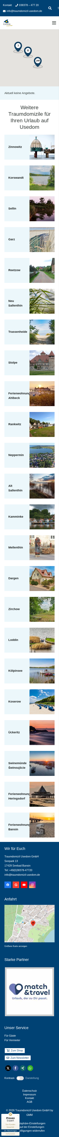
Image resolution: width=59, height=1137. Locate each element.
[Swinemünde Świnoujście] (42, 753)
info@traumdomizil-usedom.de (22, 874)
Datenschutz (29, 1090)
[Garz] (42, 229)
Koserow (14, 701)
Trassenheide (17, 331)
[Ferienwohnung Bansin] (42, 814)
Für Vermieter (12, 1040)
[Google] (16, 885)
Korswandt (16, 177)
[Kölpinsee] (42, 660)
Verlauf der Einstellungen (29, 1127)
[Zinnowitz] (42, 137)
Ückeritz (14, 732)
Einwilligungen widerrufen (29, 1130)
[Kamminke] (42, 506)
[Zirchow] (42, 599)
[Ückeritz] (42, 722)
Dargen (13, 578)
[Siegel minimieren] (18, 1115)
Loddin (13, 640)
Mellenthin (15, 547)
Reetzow (14, 270)
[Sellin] (42, 198)
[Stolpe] (42, 352)
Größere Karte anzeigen (15, 946)
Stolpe (12, 362)
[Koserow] (42, 691)
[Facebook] (7, 885)
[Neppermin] (42, 445)
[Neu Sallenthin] (42, 291)
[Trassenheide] (42, 321)
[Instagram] (32, 885)
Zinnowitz (15, 147)
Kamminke (15, 516)
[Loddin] (42, 630)
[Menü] (54, 23)
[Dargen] (42, 568)
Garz (11, 239)
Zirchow (14, 609)
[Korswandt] (42, 167)
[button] (50, 8)
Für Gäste (10, 1035)
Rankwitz (14, 424)
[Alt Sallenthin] (42, 476)
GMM (29, 1115)
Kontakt (29, 1098)
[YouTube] (24, 885)
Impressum (29, 1094)
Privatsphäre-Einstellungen (29, 1123)
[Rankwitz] (42, 414)
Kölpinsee (15, 670)
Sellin (12, 208)
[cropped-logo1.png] (8, 23)
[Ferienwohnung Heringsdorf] (42, 784)
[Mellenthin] (42, 537)
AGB (29, 1101)
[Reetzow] (42, 260)
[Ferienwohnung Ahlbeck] (42, 383)
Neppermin (16, 455)
